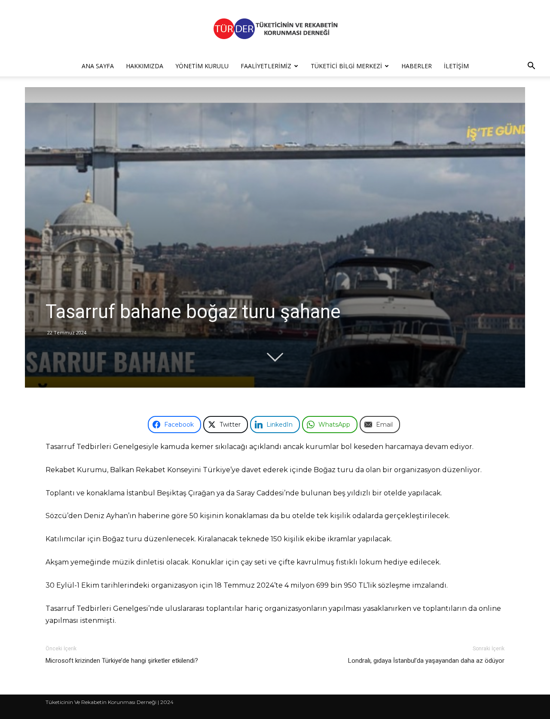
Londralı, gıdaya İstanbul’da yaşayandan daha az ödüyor (426, 660)
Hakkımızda (144, 66)
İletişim (456, 66)
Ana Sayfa (98, 66)
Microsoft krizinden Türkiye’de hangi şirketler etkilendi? (122, 660)
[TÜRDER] (275, 28)
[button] (531, 67)
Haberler (416, 66)
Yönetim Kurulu (202, 66)
